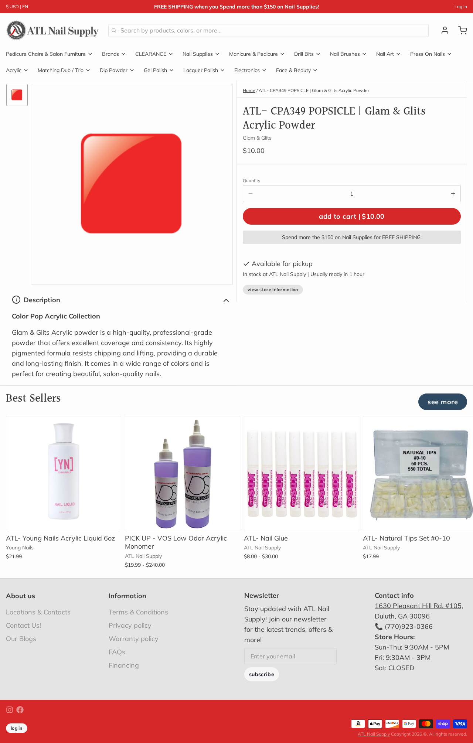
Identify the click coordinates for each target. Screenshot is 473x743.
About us (20, 596)
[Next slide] (458, 427)
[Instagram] (9, 709)
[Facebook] (20, 709)
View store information (273, 289)
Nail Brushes (345, 54)
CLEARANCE (150, 54)
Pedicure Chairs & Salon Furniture (46, 54)
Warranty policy (134, 638)
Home (249, 90)
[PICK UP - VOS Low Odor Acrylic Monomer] (182, 473)
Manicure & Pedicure (253, 54)
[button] (352, 216)
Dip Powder (113, 70)
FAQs (117, 652)
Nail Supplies (198, 54)
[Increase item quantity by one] (453, 193)
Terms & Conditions (138, 612)
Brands (110, 54)
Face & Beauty (293, 70)
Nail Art (385, 54)
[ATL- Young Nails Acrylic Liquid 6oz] (63, 473)
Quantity (251, 180)
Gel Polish (155, 70)
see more (443, 402)
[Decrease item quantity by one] (250, 193)
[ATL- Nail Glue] (301, 473)
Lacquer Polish (200, 70)
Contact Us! (23, 625)
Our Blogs (21, 638)
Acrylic (13, 70)
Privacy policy (130, 625)
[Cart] (459, 30)
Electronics (247, 70)
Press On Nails (427, 54)
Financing (124, 665)
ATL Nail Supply (374, 734)
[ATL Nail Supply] (52, 30)
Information (127, 596)
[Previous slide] (435, 427)
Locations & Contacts (38, 612)
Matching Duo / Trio (61, 70)
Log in (461, 6)
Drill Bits (304, 54)
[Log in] (442, 30)
